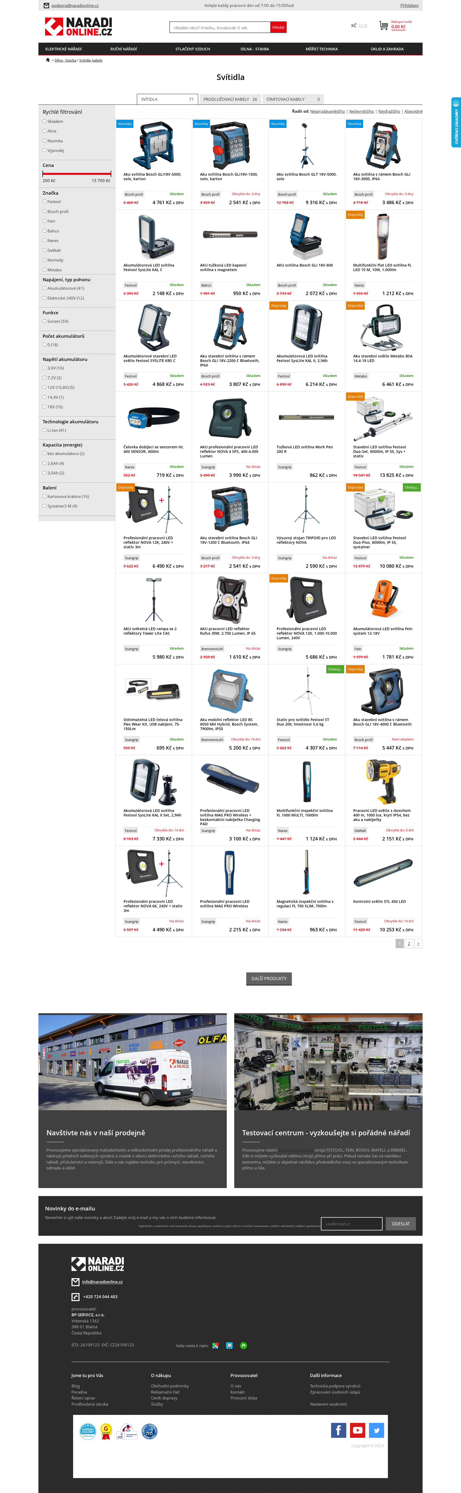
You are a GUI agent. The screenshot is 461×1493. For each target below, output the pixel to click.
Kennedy (55, 260)
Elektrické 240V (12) (65, 298)
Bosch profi (134, 194)
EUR (363, 26)
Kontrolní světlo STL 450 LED (379, 901)
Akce (51, 131)
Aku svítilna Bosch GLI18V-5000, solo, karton (152, 176)
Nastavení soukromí (328, 1404)
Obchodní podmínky (170, 1386)
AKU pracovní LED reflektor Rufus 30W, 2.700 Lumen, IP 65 (228, 631)
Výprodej (55, 150)
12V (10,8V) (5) (60, 387)
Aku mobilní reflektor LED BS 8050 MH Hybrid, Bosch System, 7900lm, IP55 (229, 724)
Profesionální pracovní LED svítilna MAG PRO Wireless (224, 903)
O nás (235, 1386)
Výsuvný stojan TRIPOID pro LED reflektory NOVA (306, 540)
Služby (157, 1404)
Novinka (55, 140)
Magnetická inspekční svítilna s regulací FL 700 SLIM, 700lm (305, 903)
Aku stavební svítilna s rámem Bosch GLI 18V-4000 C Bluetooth (382, 722)
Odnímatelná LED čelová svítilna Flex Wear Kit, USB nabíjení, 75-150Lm (153, 724)
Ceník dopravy (164, 1398)
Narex (359, 285)
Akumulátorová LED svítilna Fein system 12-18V (382, 631)
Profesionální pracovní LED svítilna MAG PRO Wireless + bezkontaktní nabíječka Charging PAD (230, 817)
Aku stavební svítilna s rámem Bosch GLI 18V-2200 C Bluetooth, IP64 (230, 360)
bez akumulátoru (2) (65, 453)
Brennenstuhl (212, 648)
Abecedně (413, 111)
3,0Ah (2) (55, 473)
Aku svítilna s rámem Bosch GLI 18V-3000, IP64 (381, 176)
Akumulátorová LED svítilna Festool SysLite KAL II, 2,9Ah (302, 358)
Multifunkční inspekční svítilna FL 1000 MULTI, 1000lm (305, 813)
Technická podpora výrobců (335, 1386)
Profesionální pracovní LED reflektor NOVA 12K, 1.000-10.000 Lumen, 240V (307, 633)
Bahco (206, 285)
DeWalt (360, 830)
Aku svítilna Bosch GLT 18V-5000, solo (307, 176)
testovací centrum (296, 1150)
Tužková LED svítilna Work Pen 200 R (305, 449)
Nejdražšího (389, 111)
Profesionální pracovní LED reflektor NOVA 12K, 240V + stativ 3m (148, 542)
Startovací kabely (293, 99)
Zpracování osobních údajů (335, 1392)
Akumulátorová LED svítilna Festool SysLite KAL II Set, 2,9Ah (152, 813)
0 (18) (52, 344)
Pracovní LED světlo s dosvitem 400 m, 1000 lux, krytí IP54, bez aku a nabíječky (382, 815)
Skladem (55, 121)
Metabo (361, 376)
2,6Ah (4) (55, 463)
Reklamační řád (165, 1392)
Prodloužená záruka (89, 1404)
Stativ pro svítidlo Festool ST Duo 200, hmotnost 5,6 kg (303, 722)
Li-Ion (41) (56, 430)
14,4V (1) (55, 397)
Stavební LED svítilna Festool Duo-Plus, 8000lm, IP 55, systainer (379, 542)
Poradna (79, 1392)
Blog (75, 1386)
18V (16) (55, 406)
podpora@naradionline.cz (75, 5)
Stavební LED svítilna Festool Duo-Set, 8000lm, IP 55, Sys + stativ (379, 451)
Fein (358, 648)
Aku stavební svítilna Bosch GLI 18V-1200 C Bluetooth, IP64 (228, 540)
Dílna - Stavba (65, 60)
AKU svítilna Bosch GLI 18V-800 (305, 265)
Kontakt (237, 1392)
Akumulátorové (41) (65, 288)
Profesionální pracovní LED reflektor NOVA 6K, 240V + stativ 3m (153, 906)
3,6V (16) (55, 368)
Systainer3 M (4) (62, 506)
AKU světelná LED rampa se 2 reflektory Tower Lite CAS (150, 631)
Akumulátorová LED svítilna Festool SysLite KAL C (149, 267)
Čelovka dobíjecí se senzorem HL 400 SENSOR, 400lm (154, 449)
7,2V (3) (54, 377)
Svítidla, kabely (91, 60)
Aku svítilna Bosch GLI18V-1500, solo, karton (229, 176)
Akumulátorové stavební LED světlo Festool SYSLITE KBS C (150, 358)
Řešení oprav (83, 1398)
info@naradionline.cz (102, 1282)
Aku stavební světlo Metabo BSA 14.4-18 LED (382, 358)
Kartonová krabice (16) (68, 496)
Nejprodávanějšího (327, 111)
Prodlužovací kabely (230, 99)
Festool (131, 285)
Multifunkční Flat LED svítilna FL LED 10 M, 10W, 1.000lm (382, 267)
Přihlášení (409, 5)
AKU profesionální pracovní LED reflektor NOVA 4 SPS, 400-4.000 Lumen (229, 451)
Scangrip (208, 467)
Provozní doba (243, 1398)
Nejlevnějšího (361, 111)
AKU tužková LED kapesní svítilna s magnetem (223, 267)
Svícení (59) (57, 321)
